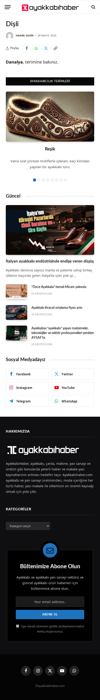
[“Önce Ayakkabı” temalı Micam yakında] (16, 291)
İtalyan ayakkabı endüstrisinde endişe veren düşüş (50, 261)
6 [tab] (56, 180)
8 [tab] (65, 180)
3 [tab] (43, 180)
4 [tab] (48, 180)
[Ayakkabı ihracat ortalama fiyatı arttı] (16, 312)
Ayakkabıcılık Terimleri (50, 81)
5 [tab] (52, 180)
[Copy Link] (55, 48)
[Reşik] (50, 117)
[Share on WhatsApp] (36, 48)
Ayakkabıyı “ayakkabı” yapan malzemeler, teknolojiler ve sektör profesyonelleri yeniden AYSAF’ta (62, 333)
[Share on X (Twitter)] (46, 48)
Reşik (50, 149)
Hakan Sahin (25, 35)
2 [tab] (39, 180)
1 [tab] (34, 180)
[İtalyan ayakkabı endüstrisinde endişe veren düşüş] (50, 230)
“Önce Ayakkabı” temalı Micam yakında (58, 287)
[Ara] (92, 7)
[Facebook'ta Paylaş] (27, 48)
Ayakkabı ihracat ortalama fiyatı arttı (56, 307)
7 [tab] (61, 180)
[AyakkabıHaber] (51, 7)
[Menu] (8, 7)
